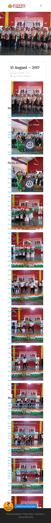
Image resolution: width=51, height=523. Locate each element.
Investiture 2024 (16, 443)
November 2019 (14, 288)
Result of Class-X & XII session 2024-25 (23, 125)
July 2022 (11, 219)
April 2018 (12, 371)
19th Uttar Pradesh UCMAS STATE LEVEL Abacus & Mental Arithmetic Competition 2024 (25, 134)
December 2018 (14, 334)
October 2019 (13, 293)
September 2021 (14, 252)
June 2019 (12, 307)
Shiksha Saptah (16, 450)
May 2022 (12, 229)
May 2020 (12, 270)
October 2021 (13, 247)
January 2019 (13, 330)
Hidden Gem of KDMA (17, 145)
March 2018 (12, 376)
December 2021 (14, 238)
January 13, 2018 (17, 73)
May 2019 (12, 311)
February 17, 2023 (14, 493)
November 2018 (14, 339)
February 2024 (13, 183)
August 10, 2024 (13, 446)
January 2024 (13, 187)
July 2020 (11, 265)
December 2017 (14, 389)
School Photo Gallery (21, 76)
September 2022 (14, 210)
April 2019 (12, 316)
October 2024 (13, 173)
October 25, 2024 (14, 411)
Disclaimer (39, 514)
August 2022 (13, 215)
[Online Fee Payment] (8, 506)
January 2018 (13, 385)
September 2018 (14, 348)
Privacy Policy (28, 514)
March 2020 (12, 279)
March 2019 (12, 321)
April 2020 (12, 275)
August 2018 (13, 353)
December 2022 (14, 206)
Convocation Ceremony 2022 (22, 483)
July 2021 (11, 256)
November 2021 (14, 242)
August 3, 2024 (13, 453)
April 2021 (12, 261)
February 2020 (13, 284)
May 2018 (12, 366)
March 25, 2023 (13, 486)
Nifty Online (28, 517)
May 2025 (12, 169)
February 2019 (13, 325)
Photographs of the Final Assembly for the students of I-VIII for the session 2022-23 (25, 460)
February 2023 (13, 196)
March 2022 (12, 233)
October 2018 (13, 344)
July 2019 (11, 302)
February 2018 (13, 380)
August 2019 (13, 298)
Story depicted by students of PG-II (25, 490)
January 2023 (13, 201)
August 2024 (13, 178)
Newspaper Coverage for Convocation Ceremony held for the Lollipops (24, 473)
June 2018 (12, 362)
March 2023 (12, 192)
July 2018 (11, 357)
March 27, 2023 (13, 466)
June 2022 (12, 224)
